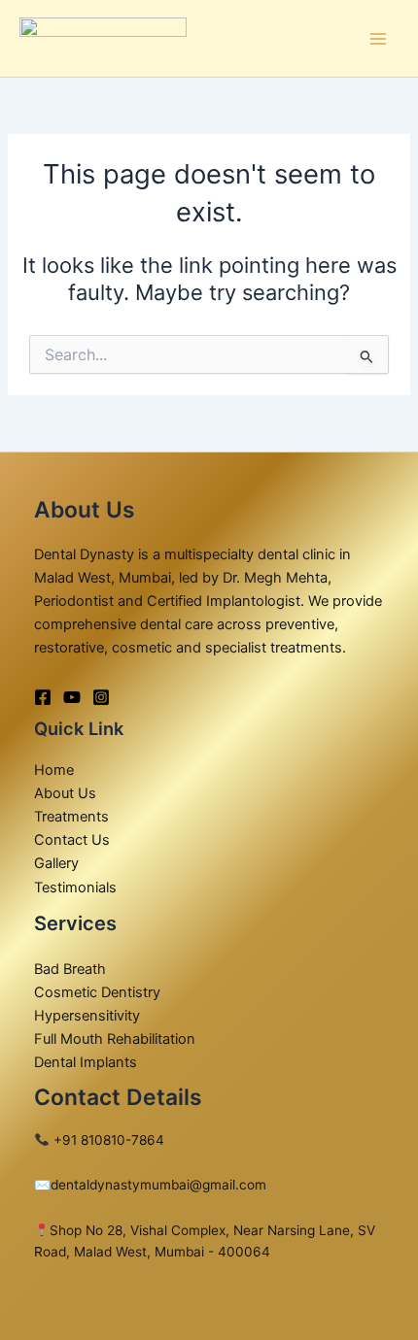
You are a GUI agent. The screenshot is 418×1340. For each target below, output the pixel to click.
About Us (65, 793)
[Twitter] (72, 697)
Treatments (71, 816)
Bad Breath (70, 969)
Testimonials (75, 887)
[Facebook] (43, 697)
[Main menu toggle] (378, 38)
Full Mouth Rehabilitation (114, 1039)
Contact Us (72, 840)
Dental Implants (85, 1062)
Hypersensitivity (87, 1015)
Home (54, 770)
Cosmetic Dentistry (97, 992)
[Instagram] (101, 697)
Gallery (56, 863)
